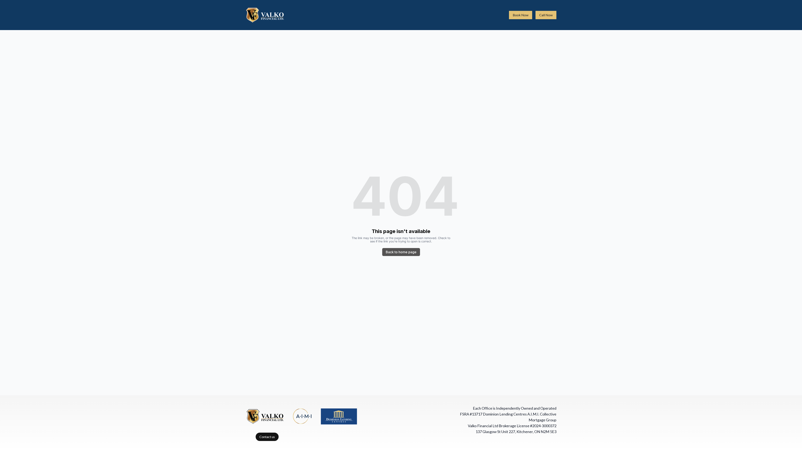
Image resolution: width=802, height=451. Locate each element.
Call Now (546, 15)
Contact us (267, 437)
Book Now (520, 15)
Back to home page (401, 252)
